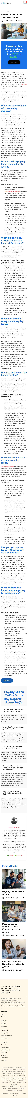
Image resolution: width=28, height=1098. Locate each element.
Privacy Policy (4, 1033)
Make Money (4, 1057)
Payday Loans (5, 11)
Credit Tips (3, 1060)
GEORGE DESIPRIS (8, 20)
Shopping (3, 1055)
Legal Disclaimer (5, 1038)
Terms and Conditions (6, 1035)
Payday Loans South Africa (13, 893)
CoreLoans (23, 84)
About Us (3, 1017)
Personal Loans (5, 1045)
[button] (25, 2)
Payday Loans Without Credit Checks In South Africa (11, 927)
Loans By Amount (5, 1047)
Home (2, 1014)
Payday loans (5, 115)
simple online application (12, 191)
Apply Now (14, 62)
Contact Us (4, 1026)
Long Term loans (5, 1050)
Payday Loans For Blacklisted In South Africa (13, 964)
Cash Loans (4, 1052)
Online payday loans (7, 466)
